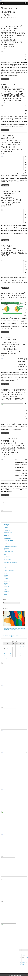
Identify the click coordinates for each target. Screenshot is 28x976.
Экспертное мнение (8, 532)
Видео (5, 589)
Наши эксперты (7, 538)
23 (20, 653)
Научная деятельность (9, 541)
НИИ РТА (6, 543)
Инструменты (7, 581)
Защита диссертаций (9, 549)
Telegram (6, 529)
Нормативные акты (8, 551)
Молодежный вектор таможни (10, 565)
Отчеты (5, 580)
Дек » (7, 657)
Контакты (6, 594)
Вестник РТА (7, 560)
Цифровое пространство (9, 572)
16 (20, 650)
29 (17, 655)
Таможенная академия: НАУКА (9, 11)
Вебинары (6, 591)
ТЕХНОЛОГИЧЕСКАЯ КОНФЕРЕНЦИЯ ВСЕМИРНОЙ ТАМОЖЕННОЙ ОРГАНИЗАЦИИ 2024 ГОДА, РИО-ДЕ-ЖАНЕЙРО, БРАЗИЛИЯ (13, 198)
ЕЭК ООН (6, 575)
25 (4, 655)
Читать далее (5, 79)
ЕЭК (5, 567)
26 (7, 655)
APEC (5, 576)
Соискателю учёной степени (10, 546)
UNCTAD (6, 578)
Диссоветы (6, 548)
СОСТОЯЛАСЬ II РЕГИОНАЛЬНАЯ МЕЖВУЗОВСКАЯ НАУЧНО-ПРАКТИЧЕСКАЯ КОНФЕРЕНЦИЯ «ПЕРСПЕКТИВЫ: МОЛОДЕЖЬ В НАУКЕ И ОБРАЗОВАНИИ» (13, 345)
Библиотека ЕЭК (7, 588)
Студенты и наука (8, 557)
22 (17, 653)
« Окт (4, 657)
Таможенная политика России (11, 562)
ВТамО (5, 573)
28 (14, 655)
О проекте (6, 524)
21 (14, 653)
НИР (5, 552)
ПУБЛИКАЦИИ (7, 530)
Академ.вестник (7, 564)
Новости (6, 527)
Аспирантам (7, 556)
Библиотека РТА (7, 586)
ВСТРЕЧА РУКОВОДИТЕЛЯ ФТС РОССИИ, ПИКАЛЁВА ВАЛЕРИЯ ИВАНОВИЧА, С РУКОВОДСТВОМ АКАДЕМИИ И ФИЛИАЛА (13, 394)
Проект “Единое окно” (9, 570)
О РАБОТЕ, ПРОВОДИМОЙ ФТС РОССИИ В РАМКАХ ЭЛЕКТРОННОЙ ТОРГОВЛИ (13, 295)
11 (4, 650)
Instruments (6, 583)
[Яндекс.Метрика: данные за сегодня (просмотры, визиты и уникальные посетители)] (4, 1)
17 (23, 650)
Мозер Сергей (7, 525)
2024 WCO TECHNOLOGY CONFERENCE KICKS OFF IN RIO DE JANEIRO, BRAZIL (14, 250)
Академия (6, 535)
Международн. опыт (8, 533)
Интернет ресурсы (8, 592)
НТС (5, 554)
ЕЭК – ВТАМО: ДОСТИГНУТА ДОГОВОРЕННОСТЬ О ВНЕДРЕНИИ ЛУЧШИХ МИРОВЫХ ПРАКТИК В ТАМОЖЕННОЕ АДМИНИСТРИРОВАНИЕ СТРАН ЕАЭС (12, 143)
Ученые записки (7, 559)
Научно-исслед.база (8, 540)
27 (10, 655)
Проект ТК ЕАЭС (8, 568)
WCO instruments (8, 584)
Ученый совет (7, 536)
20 (10, 653)
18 (4, 653)
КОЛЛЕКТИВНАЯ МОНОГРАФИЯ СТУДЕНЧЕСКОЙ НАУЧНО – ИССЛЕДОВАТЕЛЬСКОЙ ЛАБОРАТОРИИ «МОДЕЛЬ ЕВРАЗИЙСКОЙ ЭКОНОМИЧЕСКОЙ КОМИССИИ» (13, 446)
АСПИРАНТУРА (7, 544)
